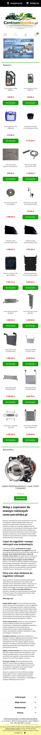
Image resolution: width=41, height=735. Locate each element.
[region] (20, 48)
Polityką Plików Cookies (12, 729)
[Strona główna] (20, 19)
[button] (5, 34)
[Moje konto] (25, 34)
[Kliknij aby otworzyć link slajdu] (20, 48)
